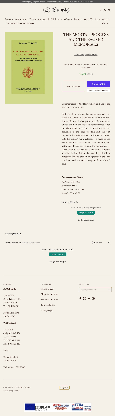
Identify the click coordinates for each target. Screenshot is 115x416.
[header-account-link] (104, 10)
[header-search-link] (100, 10)
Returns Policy (48, 305)
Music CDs (88, 19)
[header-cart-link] (108, 10)
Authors (77, 19)
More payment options (98, 90)
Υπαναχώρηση (47, 310)
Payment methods (49, 299)
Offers (67, 19)
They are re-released (39, 19)
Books (8, 19)
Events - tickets (102, 19)
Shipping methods (49, 294)
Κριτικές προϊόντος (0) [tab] (13, 242)
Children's (56, 19)
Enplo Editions (24, 387)
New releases (21, 19)
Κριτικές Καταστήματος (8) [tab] (31, 242)
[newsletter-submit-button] (109, 290)
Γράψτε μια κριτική (86, 213)
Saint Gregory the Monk (85, 54)
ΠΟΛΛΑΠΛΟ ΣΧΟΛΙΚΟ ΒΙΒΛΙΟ (20, 23)
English (63, 387)
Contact (105, 23)
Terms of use (47, 289)
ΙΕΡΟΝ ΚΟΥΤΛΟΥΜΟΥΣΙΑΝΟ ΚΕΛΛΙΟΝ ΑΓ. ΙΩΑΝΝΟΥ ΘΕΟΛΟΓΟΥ (86, 66)
